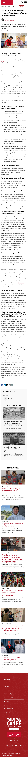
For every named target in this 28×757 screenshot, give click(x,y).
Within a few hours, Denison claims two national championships (12, 593)
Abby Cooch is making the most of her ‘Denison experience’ (11, 491)
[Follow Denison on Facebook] (12, 746)
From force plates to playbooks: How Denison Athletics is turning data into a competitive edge (12, 558)
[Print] (12, 385)
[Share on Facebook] (2, 385)
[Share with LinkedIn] (5, 385)
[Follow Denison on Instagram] (7, 746)
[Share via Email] (10, 385)
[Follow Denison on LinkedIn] (20, 746)
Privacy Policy (4, 753)
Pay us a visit (21, 283)
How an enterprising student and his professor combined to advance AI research (12, 628)
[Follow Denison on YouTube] (16, 746)
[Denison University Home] (14, 736)
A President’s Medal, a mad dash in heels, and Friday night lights (13, 449)
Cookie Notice (11, 753)
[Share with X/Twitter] (7, 385)
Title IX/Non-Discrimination (7, 755)
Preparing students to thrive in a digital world (12, 525)
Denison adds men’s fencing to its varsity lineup (12, 659)
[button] (22, 2)
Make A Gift (14, 729)
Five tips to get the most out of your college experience (13, 422)
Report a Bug (17, 753)
